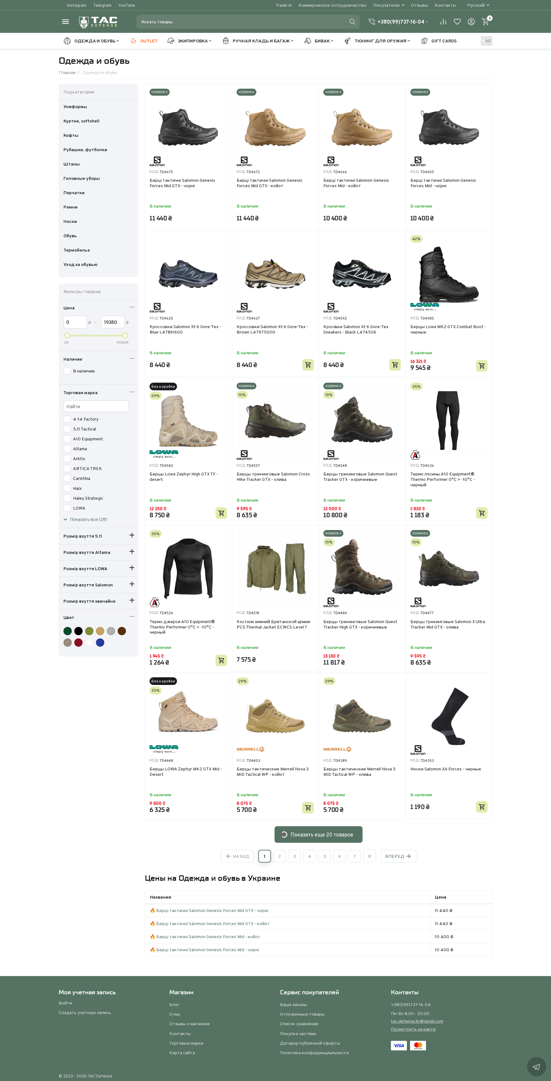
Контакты (445, 5)
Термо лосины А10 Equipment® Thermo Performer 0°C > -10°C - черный (442, 479)
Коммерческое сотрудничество (332, 5)
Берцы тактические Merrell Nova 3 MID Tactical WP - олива (359, 771)
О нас (174, 1014)
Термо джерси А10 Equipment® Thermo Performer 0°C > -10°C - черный (182, 627)
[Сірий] (112, 631)
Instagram (76, 5)
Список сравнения (299, 1023)
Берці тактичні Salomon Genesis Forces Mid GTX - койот (269, 183)
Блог (174, 1004)
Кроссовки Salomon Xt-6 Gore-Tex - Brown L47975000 (272, 329)
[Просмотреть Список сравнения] (443, 22)
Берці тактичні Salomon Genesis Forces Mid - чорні (443, 183)
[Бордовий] (79, 642)
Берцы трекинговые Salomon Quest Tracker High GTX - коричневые (360, 624)
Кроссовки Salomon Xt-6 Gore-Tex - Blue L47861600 (185, 329)
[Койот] (101, 631)
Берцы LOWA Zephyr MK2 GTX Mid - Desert (186, 771)
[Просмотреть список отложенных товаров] (457, 22)
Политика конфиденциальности (314, 1052)
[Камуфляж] (68, 631)
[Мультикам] (68, 642)
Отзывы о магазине (189, 1023)
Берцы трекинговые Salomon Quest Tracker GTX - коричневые (360, 476)
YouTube (126, 5)
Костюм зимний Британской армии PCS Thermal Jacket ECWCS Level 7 (273, 624)
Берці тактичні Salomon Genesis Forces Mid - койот (356, 183)
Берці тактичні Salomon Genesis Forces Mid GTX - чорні (182, 183)
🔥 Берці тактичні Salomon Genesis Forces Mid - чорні (204, 949)
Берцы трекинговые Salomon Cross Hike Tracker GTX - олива (273, 476)
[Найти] (352, 21)
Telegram (102, 5)
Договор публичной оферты (310, 1043)
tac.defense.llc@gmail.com (417, 1021)
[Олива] (90, 631)
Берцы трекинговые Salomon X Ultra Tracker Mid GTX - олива (447, 624)
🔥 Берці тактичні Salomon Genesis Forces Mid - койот (205, 936)
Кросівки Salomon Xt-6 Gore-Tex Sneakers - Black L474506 (355, 329)
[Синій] (101, 642)
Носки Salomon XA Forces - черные (445, 769)
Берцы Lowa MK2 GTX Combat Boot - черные (448, 329)
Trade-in (284, 5)
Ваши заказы (293, 1004)
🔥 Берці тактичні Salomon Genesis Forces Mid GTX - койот (210, 923)
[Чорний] (79, 631)
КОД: (154, 171)
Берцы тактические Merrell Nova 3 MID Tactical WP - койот (273, 771)
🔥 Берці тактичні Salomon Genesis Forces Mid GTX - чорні (209, 910)
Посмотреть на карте (413, 1029)
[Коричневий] (123, 631)
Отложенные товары (302, 1014)
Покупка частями (298, 1033)
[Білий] (90, 642)
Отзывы (419, 5)
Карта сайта (182, 1052)
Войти (65, 1003)
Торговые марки (186, 1043)
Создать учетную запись (85, 1012)
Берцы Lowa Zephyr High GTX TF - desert (184, 476)
